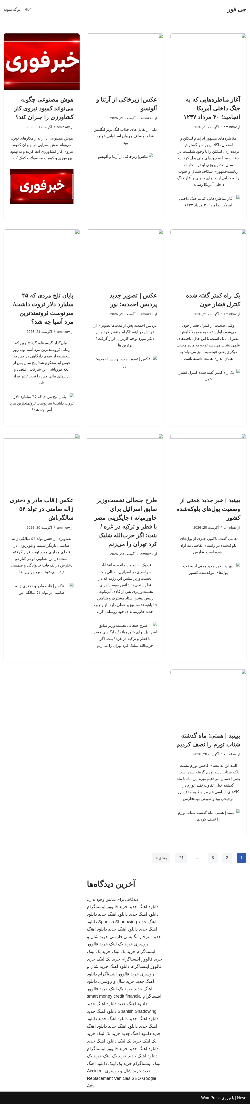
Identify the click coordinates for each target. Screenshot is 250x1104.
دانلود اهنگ (119, 966)
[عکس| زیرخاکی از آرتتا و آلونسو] (125, 61)
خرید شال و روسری (116, 981)
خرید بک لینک (121, 944)
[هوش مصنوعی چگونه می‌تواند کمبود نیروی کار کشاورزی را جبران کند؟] (42, 61)
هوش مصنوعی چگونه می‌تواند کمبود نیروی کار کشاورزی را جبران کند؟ (43, 108)
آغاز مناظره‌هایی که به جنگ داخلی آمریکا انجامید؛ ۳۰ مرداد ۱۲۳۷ (212, 108)
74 (181, 858)
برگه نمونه (12, 9)
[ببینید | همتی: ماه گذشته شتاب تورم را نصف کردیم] (208, 697)
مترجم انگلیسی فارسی (130, 936)
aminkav (230, 127)
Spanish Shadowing (117, 921)
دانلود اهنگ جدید (143, 906)
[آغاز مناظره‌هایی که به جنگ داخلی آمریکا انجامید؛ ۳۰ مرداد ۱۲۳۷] (208, 61)
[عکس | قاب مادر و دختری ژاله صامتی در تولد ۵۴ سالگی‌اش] (42, 462)
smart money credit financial (114, 996)
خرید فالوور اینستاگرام (107, 906)
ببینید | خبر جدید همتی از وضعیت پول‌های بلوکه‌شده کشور (208, 509)
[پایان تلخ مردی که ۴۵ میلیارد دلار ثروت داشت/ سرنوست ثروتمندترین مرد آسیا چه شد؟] (42, 257)
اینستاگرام (142, 1063)
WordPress (210, 1098)
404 (28, 9)
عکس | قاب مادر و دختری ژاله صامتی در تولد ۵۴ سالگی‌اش (41, 509)
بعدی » (161, 858)
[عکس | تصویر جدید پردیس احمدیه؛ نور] (125, 257)
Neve (241, 1098)
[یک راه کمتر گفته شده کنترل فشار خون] (208, 257)
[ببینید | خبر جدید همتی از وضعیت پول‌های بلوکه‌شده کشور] (208, 462)
